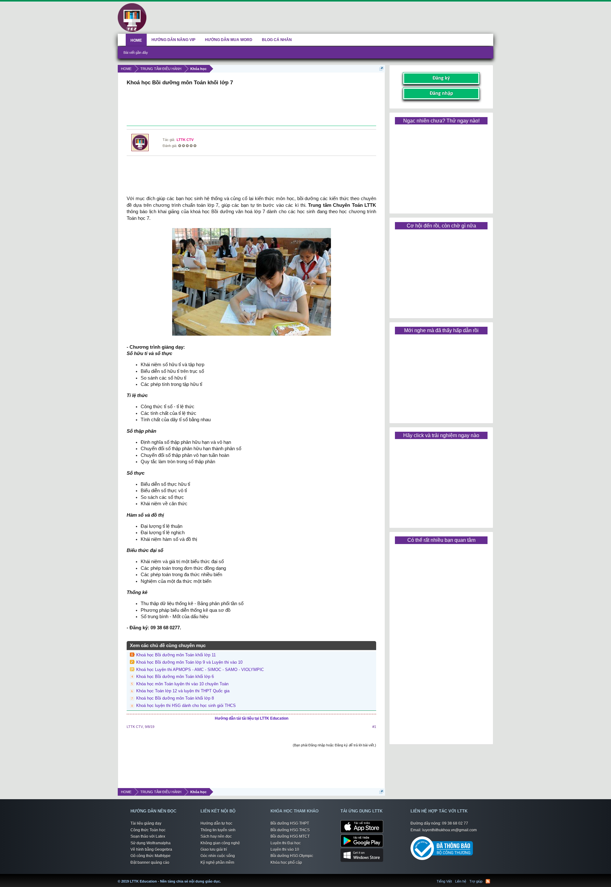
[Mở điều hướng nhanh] (381, 68)
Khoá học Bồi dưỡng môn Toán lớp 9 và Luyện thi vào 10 (189, 662)
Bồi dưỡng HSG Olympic (291, 856)
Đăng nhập (441, 93)
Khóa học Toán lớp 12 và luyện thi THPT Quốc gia (182, 690)
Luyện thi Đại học (285, 843)
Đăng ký (441, 78)
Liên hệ (460, 881)
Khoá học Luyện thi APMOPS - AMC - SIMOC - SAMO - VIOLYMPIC (200, 669)
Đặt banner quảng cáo (149, 862)
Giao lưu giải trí (213, 849)
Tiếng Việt (444, 881)
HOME (136, 40)
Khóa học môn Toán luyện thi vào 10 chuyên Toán (182, 683)
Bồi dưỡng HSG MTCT (290, 836)
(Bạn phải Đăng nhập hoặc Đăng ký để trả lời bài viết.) (334, 745)
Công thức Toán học (147, 830)
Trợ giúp (475, 881)
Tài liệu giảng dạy (145, 823)
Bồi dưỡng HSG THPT (289, 823)
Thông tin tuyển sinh (217, 830)
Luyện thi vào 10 (284, 849)
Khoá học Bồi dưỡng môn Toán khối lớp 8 (175, 698)
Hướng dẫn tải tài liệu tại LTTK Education (251, 718)
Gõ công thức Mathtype (150, 856)
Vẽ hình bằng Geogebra (151, 849)
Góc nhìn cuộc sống (217, 856)
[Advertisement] (251, 106)
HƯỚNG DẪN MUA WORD (228, 40)
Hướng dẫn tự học (216, 823)
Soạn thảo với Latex (147, 836)
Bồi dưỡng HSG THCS (290, 830)
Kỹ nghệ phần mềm (217, 862)
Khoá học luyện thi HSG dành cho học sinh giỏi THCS (186, 705)
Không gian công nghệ (220, 843)
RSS (488, 881)
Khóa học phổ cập (286, 862)
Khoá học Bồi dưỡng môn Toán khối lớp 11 (176, 655)
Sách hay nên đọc (216, 836)
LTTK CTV (185, 140)
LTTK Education (222, 877)
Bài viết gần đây (135, 52)
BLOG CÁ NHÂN (277, 40)
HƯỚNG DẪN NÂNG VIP (173, 40)
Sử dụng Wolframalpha (150, 843)
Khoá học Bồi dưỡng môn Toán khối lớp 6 (175, 676)
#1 (374, 727)
